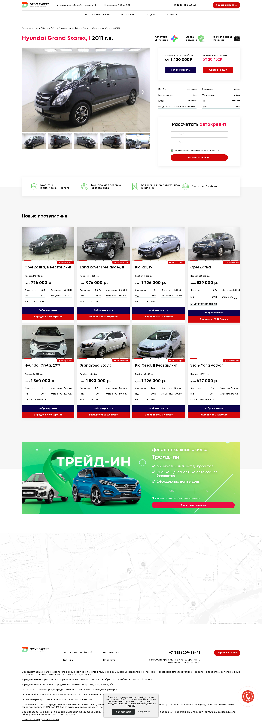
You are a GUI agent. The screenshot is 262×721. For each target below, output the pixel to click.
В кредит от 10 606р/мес (48, 317)
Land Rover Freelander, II (102, 267)
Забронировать (180, 70)
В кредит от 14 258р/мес (103, 317)
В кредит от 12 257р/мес (214, 319)
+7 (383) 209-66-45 (185, 5)
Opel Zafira (200, 267)
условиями (188, 150)
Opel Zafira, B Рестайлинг (48, 267)
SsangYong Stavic (96, 365)
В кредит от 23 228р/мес (103, 415)
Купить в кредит (218, 70)
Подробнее (144, 712)
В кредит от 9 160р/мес (213, 415)
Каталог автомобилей (97, 15)
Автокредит (127, 15)
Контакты (172, 15)
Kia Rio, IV (143, 267)
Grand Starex (59, 28)
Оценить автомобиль (193, 505)
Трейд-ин (150, 15)
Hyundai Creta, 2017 (42, 365)
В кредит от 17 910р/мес (159, 317)
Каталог (36, 28)
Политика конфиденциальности (40, 720)
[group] (48, 244)
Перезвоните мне (226, 5)
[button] (144, 92)
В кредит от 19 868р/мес (48, 415)
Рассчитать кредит (199, 158)
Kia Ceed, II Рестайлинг (156, 365)
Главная (26, 28)
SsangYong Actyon (207, 365)
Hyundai (46, 28)
